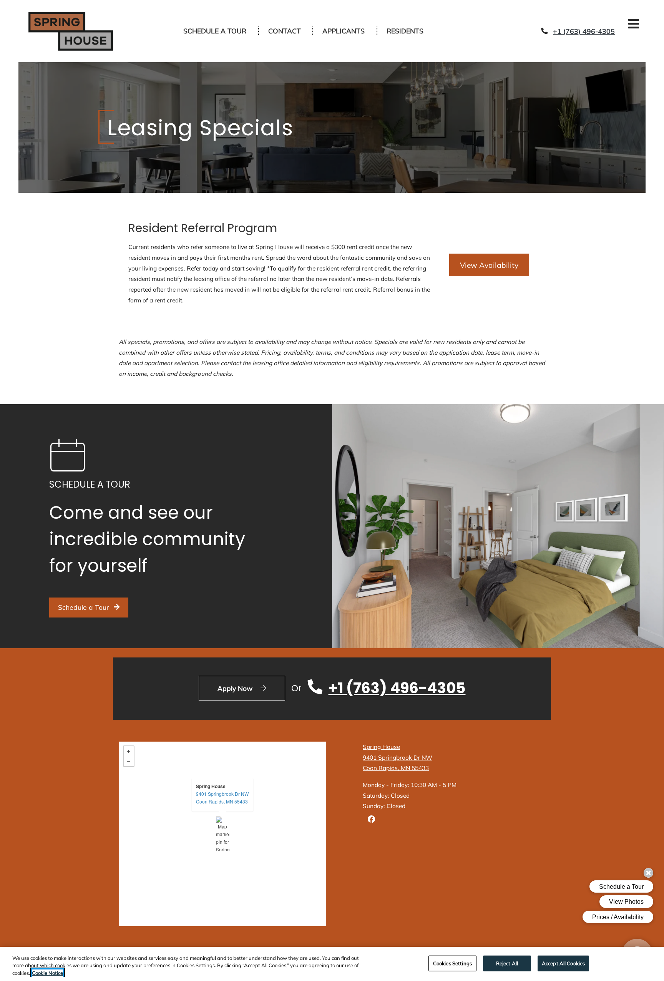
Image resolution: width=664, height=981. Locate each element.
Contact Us (400, 931)
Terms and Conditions (302, 931)
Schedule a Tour (214, 21)
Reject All (507, 963)
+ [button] (129, 733)
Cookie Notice (47, 973)
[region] (332, 964)
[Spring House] (222, 815)
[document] (222, 815)
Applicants (347, 21)
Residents (409, 21)
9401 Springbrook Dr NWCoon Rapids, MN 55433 (222, 779)
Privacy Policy (358, 931)
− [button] (129, 743)
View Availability (494, 246)
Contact (284, 21)
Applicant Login (243, 931)
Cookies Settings (452, 963)
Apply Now (251, 669)
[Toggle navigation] (634, 23)
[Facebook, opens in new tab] (371, 801)
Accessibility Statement (453, 931)
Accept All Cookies (563, 963)
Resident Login (195, 931)
